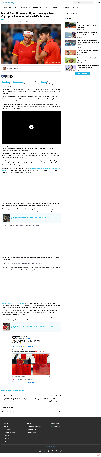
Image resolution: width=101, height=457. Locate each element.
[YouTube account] (52, 451)
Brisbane (28, 7)
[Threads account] (61, 451)
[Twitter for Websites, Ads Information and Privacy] (49, 376)
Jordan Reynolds (9, 21)
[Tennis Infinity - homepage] (8, 3)
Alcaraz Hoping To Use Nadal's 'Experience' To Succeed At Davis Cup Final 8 (32, 327)
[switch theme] (96, 3)
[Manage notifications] (98, 455)
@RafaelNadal (17, 346)
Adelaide (35, 7)
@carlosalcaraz (30, 346)
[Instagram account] (48, 451)
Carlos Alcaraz (18, 82)
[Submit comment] (59, 411)
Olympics (44, 82)
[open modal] (99, 2)
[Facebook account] (44, 451)
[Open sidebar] (2, 7)
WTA (14, 7)
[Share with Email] (8, 76)
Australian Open (44, 7)
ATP (10, 7)
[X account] (40, 451)
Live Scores (21, 7)
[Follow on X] (58, 68)
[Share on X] (5, 76)
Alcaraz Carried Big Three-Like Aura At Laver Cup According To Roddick (30, 218)
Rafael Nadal (6, 82)
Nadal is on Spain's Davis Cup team (13, 303)
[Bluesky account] (57, 451)
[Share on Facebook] (2, 76)
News (5, 7)
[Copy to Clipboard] (11, 76)
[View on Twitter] (49, 337)
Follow (28, 338)
